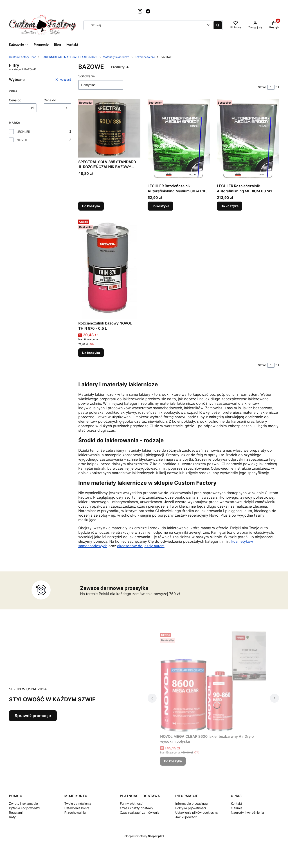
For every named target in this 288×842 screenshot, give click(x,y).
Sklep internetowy (142, 836)
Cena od (15, 100)
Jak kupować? (186, 817)
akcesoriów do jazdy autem (140, 546)
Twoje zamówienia (77, 803)
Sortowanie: (87, 76)
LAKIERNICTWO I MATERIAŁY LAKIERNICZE (69, 57)
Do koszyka (91, 206)
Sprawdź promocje (33, 715)
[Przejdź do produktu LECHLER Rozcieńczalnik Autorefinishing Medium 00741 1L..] (179, 140)
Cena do (50, 100)
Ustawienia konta (77, 808)
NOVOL (22, 140)
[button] (218, 25)
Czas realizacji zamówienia (139, 812)
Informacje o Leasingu (191, 803)
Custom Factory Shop (22, 57)
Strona (262, 87)
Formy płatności (131, 803)
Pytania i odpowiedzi (24, 808)
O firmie (236, 808)
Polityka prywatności (190, 808)
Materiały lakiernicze (116, 57)
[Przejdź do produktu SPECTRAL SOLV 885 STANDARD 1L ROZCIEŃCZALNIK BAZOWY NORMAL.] (109, 128)
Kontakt (236, 803)
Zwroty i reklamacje (23, 803)
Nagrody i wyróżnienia (247, 812)
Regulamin (16, 812)
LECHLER (23, 131)
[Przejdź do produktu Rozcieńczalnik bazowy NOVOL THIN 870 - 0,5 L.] (109, 268)
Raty (12, 817)
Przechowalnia (75, 812)
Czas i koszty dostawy (136, 808)
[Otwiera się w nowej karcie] (140, 11)
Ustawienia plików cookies (195, 812)
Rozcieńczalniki (145, 57)
